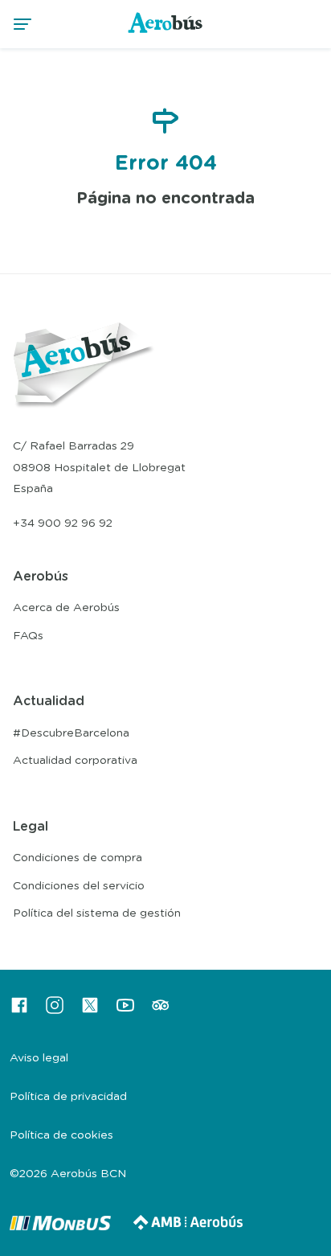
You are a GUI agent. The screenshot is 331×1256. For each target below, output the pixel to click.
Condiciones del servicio (79, 886)
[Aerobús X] (90, 1010)
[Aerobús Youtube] (125, 1010)
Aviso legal (39, 1058)
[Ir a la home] (166, 32)
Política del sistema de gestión (97, 913)
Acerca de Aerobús (66, 608)
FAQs (28, 636)
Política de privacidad (68, 1096)
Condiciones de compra (77, 858)
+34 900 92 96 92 (62, 523)
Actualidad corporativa (75, 760)
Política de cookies (61, 1135)
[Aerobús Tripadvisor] (160, 1010)
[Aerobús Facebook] (19, 1010)
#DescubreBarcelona (71, 733)
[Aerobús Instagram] (54, 1010)
